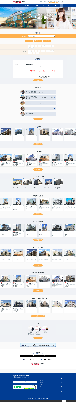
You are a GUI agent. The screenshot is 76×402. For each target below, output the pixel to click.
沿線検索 (27, 5)
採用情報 (40, 386)
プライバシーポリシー (38, 396)
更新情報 (38, 80)
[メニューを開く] (62, 6)
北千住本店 (31, 359)
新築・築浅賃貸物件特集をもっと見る (38, 240)
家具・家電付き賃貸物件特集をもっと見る (38, 290)
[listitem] (18, 134)
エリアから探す (30, 40)
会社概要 (36, 5)
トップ (17, 5)
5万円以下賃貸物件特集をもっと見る (38, 265)
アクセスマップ (46, 5)
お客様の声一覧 (41, 382)
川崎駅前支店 (49, 359)
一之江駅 (32, 47)
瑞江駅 (29, 47)
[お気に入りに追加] (10, 136)
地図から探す (47, 40)
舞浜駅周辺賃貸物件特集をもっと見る (38, 214)
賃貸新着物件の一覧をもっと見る (38, 144)
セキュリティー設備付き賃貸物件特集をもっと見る (38, 316)
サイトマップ (43, 396)
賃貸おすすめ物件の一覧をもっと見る (38, 169)
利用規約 (32, 396)
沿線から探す (38, 40)
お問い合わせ (55, 5)
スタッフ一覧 (41, 380)
